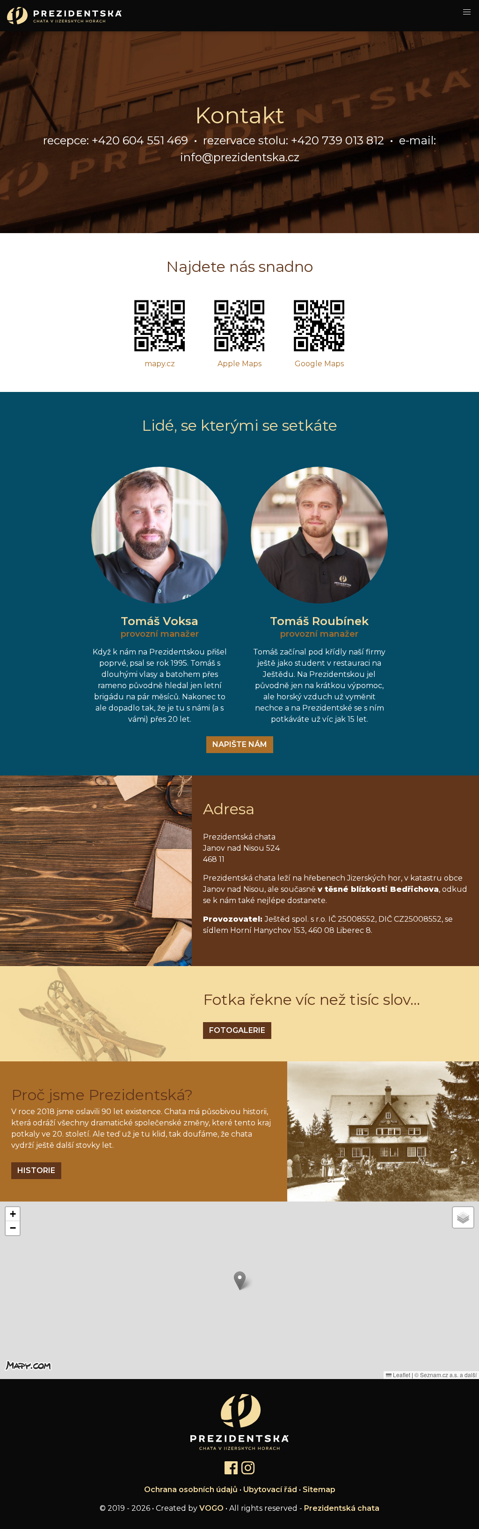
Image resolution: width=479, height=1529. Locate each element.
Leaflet (401, 1375)
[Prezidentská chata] (61, 15)
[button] (240, 1280)
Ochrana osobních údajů (191, 1489)
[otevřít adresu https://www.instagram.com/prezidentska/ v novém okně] (247, 1468)
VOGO (211, 1508)
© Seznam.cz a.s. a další (445, 1375)
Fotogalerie (237, 1030)
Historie (36, 1170)
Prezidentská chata (341, 1508)
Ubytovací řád (270, 1489)
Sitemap (319, 1489)
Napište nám (239, 744)
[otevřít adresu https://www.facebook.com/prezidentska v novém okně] (231, 1468)
